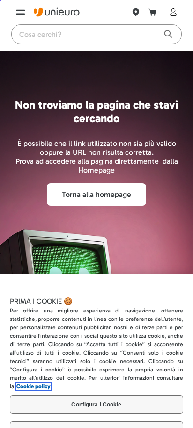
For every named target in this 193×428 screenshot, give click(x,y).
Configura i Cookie (96, 358)
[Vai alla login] (171, 12)
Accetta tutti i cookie (96, 411)
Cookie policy (33, 340)
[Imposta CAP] (136, 12)
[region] (96, 328)
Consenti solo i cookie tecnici (96, 384)
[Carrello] (152, 12)
